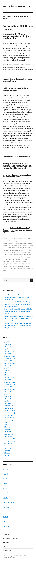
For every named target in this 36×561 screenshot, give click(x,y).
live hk (5, 479)
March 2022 (8, 453)
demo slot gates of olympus (10, 249)
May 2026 (7, 346)
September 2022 (9, 446)
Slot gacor (6, 526)
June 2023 (7, 424)
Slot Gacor (6, 488)
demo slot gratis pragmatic (25, 249)
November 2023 (9, 413)
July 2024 (7, 394)
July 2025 (7, 368)
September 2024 (9, 389)
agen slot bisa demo (14, 240)
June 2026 (7, 344)
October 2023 (8, 415)
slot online (6, 493)
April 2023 (7, 429)
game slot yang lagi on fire (14, 257)
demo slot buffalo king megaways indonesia (18, 247)
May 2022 (7, 448)
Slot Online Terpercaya (10, 538)
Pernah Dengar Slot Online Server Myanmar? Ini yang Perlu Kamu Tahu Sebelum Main (16, 297)
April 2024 (7, 401)
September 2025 (9, 363)
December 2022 (9, 439)
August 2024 (8, 391)
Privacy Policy (7, 550)
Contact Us (6, 546)
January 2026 (8, 354)
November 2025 (9, 358)
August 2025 (8, 365)
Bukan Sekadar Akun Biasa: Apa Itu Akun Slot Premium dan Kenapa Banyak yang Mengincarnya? (18, 325)
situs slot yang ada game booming (19, 265)
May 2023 (7, 427)
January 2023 (8, 436)
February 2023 (9, 434)
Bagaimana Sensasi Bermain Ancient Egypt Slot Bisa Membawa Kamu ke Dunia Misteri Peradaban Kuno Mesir (18, 318)
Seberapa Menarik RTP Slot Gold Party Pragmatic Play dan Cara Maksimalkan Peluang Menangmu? (17, 304)
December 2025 (9, 356)
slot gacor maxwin (9, 502)
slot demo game (19, 266)
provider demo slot (19, 263)
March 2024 (8, 403)
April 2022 (7, 450)
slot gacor (6, 507)
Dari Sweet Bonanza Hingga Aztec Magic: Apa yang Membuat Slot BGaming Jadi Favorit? (18, 311)
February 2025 (9, 377)
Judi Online (6, 534)
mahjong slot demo (21, 261)
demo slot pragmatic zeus (10, 254)
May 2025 (7, 372)
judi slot (5, 498)
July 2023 (7, 422)
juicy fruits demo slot (8, 259)
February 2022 (9, 455)
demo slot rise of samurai (24, 254)
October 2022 (8, 443)
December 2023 (9, 410)
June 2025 (7, 370)
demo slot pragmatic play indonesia (20, 252)
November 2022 (9, 441)
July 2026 (7, 342)
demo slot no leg (16, 250)
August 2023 (8, 420)
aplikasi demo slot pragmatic (19, 243)
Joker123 (5, 516)
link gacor (6, 469)
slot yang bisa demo (16, 268)
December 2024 (9, 382)
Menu (30, 6)
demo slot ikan (7, 250)
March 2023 (8, 432)
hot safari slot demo (27, 257)
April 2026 (7, 349)
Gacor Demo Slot (16, 238)
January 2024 (8, 408)
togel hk (5, 474)
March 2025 (8, 375)
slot (4, 512)
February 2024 (9, 406)
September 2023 (9, 417)
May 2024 (7, 398)
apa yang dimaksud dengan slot (17, 241)
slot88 (5, 483)
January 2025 (8, 380)
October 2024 (8, 387)
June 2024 (7, 396)
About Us (6, 542)
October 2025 (8, 361)
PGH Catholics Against (14, 6)
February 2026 (9, 351)
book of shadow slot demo (16, 245)
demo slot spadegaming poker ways (13, 256)
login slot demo (11, 261)
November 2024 (9, 384)
